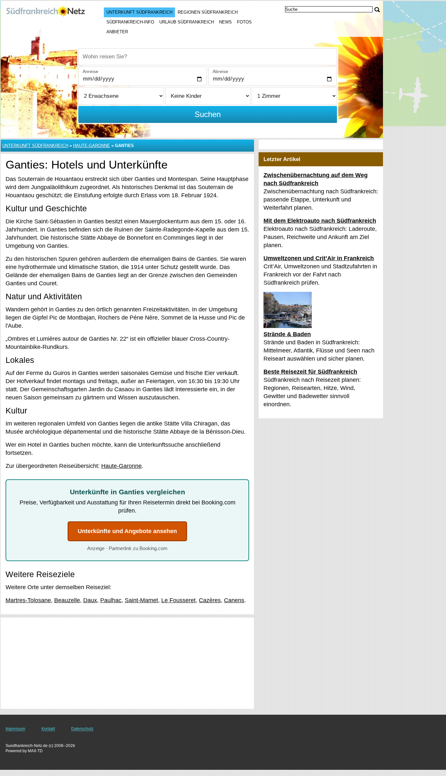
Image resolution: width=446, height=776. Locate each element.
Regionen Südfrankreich (208, 12)
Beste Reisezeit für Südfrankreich (310, 371)
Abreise (220, 71)
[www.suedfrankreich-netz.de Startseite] (46, 13)
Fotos (244, 22)
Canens (234, 600)
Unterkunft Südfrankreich (139, 12)
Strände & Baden (287, 334)
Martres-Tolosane (28, 600)
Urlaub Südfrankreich (186, 22)
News (225, 22)
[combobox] (208, 57)
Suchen (208, 114)
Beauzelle (67, 600)
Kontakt (48, 728)
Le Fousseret (178, 600)
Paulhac (110, 600)
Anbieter (117, 31)
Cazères (210, 600)
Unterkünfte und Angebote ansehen (127, 531)
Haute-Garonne (91, 145)
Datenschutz (82, 728)
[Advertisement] (127, 663)
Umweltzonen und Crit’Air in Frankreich (318, 258)
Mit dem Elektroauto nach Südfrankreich (319, 220)
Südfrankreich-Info (130, 22)
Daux (90, 600)
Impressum (15, 728)
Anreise (90, 71)
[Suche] (377, 9)
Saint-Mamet (141, 600)
